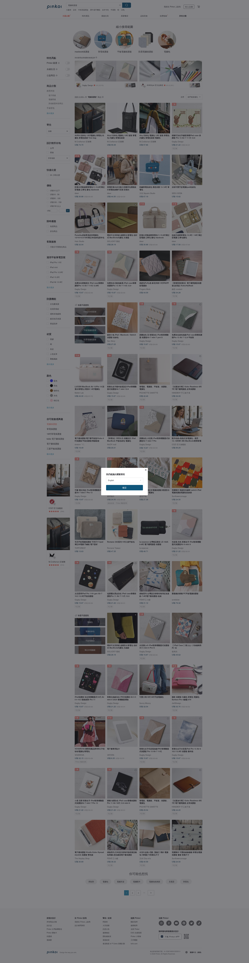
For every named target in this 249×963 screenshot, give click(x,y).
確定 (124, 487)
